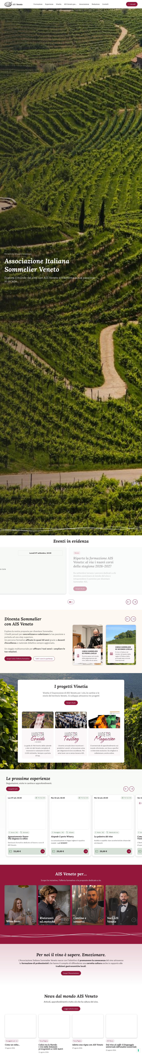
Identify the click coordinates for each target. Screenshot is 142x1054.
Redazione (96, 4)
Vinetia (58, 4)
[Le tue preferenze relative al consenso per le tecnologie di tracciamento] (138, 1050)
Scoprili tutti (12, 789)
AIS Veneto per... (70, 4)
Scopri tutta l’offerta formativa (18, 659)
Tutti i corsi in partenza (44, 659)
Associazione (84, 4)
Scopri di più (71, 703)
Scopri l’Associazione (71, 973)
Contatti (105, 4)
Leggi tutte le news (71, 1009)
